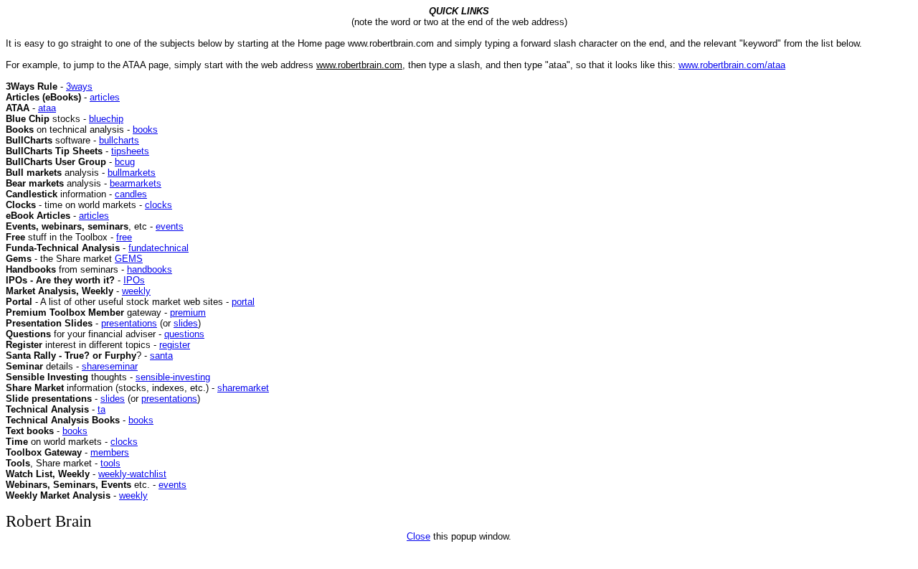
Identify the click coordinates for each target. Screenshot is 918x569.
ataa (47, 108)
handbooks (149, 269)
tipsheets (130, 151)
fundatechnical (158, 248)
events (170, 226)
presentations (129, 323)
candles (131, 194)
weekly (136, 291)
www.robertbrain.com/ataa (731, 65)
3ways (79, 86)
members (109, 452)
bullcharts (119, 140)
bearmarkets (135, 183)
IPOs (134, 280)
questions (184, 334)
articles (105, 97)
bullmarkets (132, 172)
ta (101, 409)
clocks (158, 204)
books (145, 129)
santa (161, 355)
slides (186, 323)
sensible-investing (173, 377)
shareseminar (110, 366)
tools (110, 463)
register (174, 344)
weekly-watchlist (132, 474)
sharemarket (243, 387)
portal (243, 301)
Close (418, 536)
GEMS (129, 258)
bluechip (106, 118)
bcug (125, 161)
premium (188, 312)
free (124, 237)
